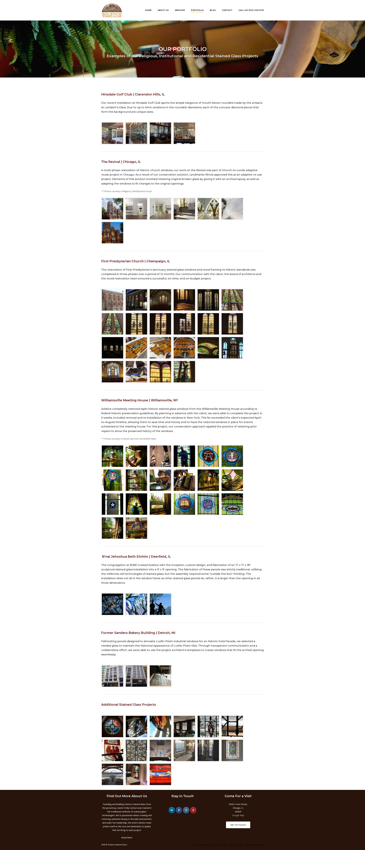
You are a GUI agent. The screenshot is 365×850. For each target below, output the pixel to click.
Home (148, 10)
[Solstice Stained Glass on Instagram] (186, 810)
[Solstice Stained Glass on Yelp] (193, 810)
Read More (126, 837)
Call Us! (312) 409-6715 (251, 10)
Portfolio (197, 10)
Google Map (238, 815)
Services (180, 10)
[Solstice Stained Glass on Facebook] (179, 810)
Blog (213, 10)
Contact (227, 10)
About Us (163, 10)
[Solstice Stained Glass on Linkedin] (172, 810)
